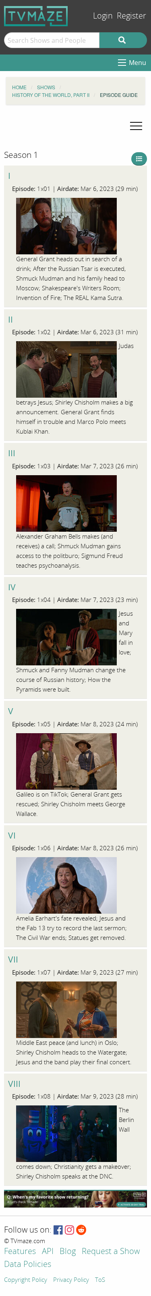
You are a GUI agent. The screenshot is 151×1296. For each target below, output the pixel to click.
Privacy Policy (71, 1280)
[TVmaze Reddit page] (81, 1230)
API (48, 1252)
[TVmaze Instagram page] (69, 1230)
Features (20, 1252)
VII (13, 959)
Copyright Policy (25, 1280)
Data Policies (27, 1264)
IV (12, 587)
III (11, 453)
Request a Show (111, 1252)
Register (131, 16)
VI (12, 835)
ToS (100, 1280)
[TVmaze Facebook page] (58, 1230)
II (10, 319)
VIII (14, 1083)
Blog (68, 1252)
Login (103, 16)
